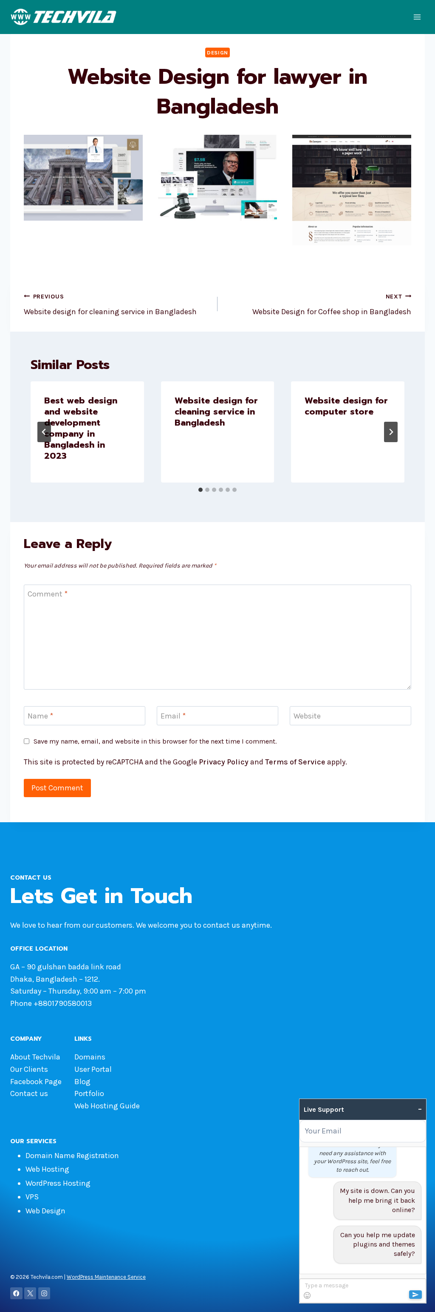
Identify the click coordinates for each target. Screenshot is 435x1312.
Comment (48, 594)
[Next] (391, 432)
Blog (82, 1081)
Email (173, 716)
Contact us (29, 1093)
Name (40, 716)
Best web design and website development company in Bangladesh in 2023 (80, 428)
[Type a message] (362, 1291)
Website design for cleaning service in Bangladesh (110, 305)
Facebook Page (36, 1081)
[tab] (200, 490)
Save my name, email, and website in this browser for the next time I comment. (155, 741)
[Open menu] (417, 16)
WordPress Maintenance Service (106, 1277)
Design (217, 52)
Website (307, 716)
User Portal (93, 1069)
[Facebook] (16, 1293)
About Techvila (35, 1057)
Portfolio (89, 1093)
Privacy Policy (224, 762)
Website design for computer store (346, 406)
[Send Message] (415, 1294)
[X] (30, 1293)
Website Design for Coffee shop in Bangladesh (331, 305)
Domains (89, 1057)
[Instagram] (44, 1293)
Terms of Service (295, 762)
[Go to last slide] (44, 432)
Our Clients (29, 1069)
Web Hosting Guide (107, 1105)
